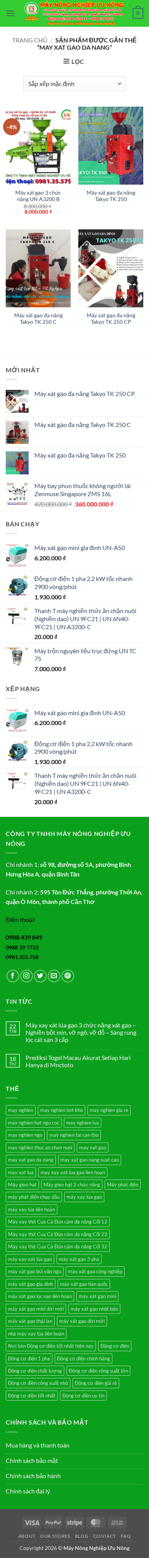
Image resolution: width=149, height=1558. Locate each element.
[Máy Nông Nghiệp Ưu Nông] (74, 13)
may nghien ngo (25, 1135)
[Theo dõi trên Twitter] (40, 976)
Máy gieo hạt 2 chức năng (72, 1184)
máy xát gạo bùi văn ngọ (34, 1271)
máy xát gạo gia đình (30, 1284)
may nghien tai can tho (74, 1135)
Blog (81, 1536)
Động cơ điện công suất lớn (98, 1371)
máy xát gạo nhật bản (94, 1309)
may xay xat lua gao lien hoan (72, 1172)
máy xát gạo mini (97, 1296)
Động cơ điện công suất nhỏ (38, 1383)
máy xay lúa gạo (84, 1197)
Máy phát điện (122, 1184)
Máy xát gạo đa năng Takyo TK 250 (111, 196)
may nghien (20, 1110)
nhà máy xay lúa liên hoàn (36, 1334)
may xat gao (92, 1147)
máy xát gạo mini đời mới (36, 1309)
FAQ (126, 1536)
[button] (10, 13)
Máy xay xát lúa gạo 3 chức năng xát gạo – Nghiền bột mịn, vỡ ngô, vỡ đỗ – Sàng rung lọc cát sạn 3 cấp (81, 1032)
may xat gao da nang (30, 1160)
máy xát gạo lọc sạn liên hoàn (40, 1296)
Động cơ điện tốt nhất (31, 1395)
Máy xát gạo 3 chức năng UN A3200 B (38, 196)
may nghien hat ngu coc (33, 1123)
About (27, 1536)
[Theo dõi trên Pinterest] (68, 976)
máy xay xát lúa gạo (30, 1259)
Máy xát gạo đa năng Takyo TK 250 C (38, 318)
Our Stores (55, 1536)
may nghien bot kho (61, 1110)
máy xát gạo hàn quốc (84, 1284)
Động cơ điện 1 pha (29, 1358)
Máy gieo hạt (22, 1184)
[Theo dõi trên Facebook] (12, 976)
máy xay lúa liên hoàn (31, 1209)
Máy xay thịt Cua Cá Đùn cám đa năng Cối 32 (57, 1246)
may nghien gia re (109, 1110)
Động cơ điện (114, 1346)
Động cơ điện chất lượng (35, 1371)
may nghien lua (82, 1123)
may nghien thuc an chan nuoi (40, 1147)
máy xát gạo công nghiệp (95, 1271)
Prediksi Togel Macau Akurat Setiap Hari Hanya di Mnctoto (78, 1061)
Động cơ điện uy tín (83, 1395)
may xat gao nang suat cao (89, 1160)
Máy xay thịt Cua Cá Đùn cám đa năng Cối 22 (57, 1234)
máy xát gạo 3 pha (79, 1259)
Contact (104, 1536)
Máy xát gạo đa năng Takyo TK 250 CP (111, 318)
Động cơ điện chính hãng (83, 1358)
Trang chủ (29, 40)
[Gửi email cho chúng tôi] (54, 976)
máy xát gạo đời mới (82, 1321)
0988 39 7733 (22, 947)
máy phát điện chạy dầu (34, 1197)
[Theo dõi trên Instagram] (26, 976)
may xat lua (21, 1172)
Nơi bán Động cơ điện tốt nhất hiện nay (51, 1346)
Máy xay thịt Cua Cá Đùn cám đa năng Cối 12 (57, 1222)
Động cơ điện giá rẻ (96, 1383)
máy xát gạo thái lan (30, 1321)
